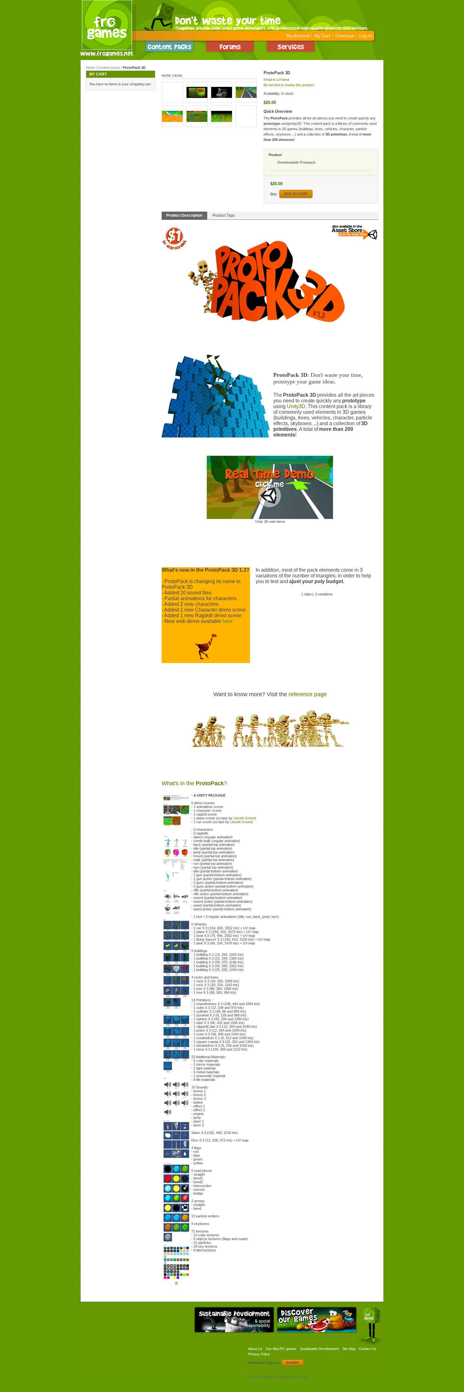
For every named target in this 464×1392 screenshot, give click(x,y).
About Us (255, 1349)
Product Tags (223, 215)
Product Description (184, 215)
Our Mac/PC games (281, 1349)
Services (292, 46)
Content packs (109, 67)
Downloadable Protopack (296, 162)
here (228, 621)
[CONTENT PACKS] (171, 46)
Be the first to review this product (289, 85)
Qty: (273, 194)
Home (90, 67)
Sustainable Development (319, 1349)
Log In (365, 35)
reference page (308, 694)
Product (275, 155)
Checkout (344, 35)
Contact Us (367, 1349)
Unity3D (296, 406)
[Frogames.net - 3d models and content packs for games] (108, 28)
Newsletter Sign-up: (264, 1363)
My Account (297, 35)
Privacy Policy (259, 1354)
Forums (231, 46)
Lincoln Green (244, 818)
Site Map (348, 1349)
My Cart (322, 35)
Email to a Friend (276, 79)
